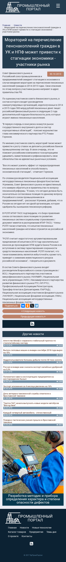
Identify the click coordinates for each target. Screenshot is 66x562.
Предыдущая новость (32, 316)
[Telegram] (36, 306)
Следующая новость (34, 311)
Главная (12, 527)
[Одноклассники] (27, 306)
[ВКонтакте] (23, 306)
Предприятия (36, 532)
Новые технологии (41, 527)
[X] (32, 306)
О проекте (13, 536)
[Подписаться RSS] (32, 324)
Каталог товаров (17, 532)
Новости (24, 527)
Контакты (27, 536)
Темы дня (51, 532)
